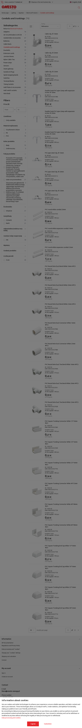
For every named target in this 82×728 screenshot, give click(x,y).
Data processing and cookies (11, 718)
